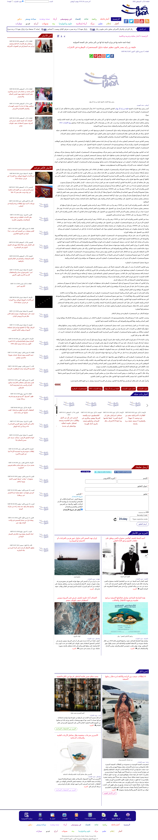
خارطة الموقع (116, 819)
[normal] (61, 36)
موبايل (40, 819)
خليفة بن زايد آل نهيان (122, 108)
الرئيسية (144, 36)
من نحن (104, 819)
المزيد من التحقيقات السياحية (66, 729)
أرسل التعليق (143, 524)
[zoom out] (64, 36)
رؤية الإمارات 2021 (65, 123)
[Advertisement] (64, 10)
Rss (76, 819)
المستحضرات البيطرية (79, 389)
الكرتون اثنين (21, 286)
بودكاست (128, 819)
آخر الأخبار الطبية (109, 793)
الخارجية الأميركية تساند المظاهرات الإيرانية (21, 369)
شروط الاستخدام (77, 496)
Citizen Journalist (90, 819)
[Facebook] (123, 473)
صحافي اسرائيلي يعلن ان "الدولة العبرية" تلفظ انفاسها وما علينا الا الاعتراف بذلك (113, 418)
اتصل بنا (52, 819)
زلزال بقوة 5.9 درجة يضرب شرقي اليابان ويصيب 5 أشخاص (79, 29)
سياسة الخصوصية (26, 819)
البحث (51, 1)
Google (9, 1)
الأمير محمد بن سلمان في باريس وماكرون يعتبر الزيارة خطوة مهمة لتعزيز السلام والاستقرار (21, 94)
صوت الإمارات (18, 1)
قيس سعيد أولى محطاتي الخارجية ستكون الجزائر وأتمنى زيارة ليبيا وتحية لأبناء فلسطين (21, 385)
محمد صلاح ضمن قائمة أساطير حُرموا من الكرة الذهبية (77, 676)
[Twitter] (103, 473)
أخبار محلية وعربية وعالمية (129, 36)
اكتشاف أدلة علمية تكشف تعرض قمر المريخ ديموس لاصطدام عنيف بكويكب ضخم (21, 123)
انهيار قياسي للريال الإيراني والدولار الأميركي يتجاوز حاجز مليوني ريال (131, 29)
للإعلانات (64, 819)
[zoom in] (58, 36)
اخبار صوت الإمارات (128, 389)
